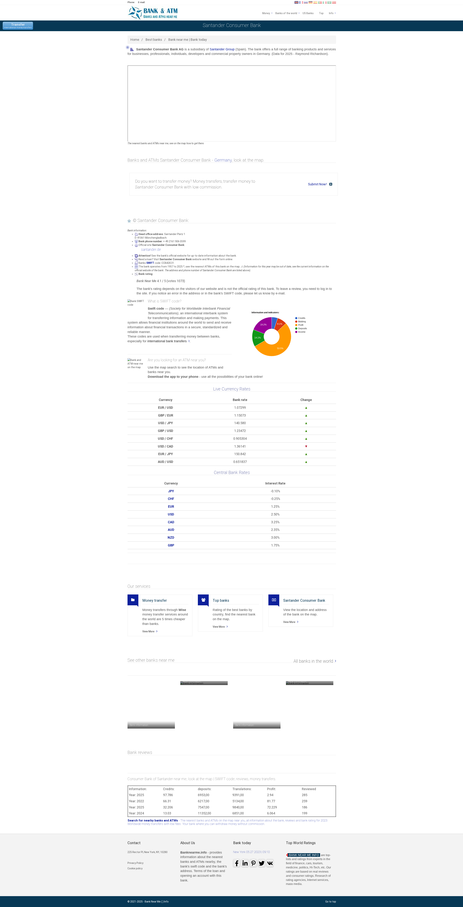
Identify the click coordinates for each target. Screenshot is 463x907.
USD (171, 514)
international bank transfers (167, 341)
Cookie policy (135, 868)
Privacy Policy (135, 863)
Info (332, 13)
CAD (171, 522)
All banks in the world (313, 661)
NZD (171, 537)
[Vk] (269, 863)
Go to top (330, 901)
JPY (171, 491)
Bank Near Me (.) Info (157, 901)
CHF (171, 499)
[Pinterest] (253, 863)
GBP (171, 545)
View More (148, 631)
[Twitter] (261, 863)
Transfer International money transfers (18, 25)
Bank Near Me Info (304, 855)
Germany (223, 160)
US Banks (308, 13)
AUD (171, 530)
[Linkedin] (245, 863)
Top (321, 13)
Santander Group (222, 49)
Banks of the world (286, 13)
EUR (171, 506)
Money (266, 13)
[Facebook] (236, 863)
